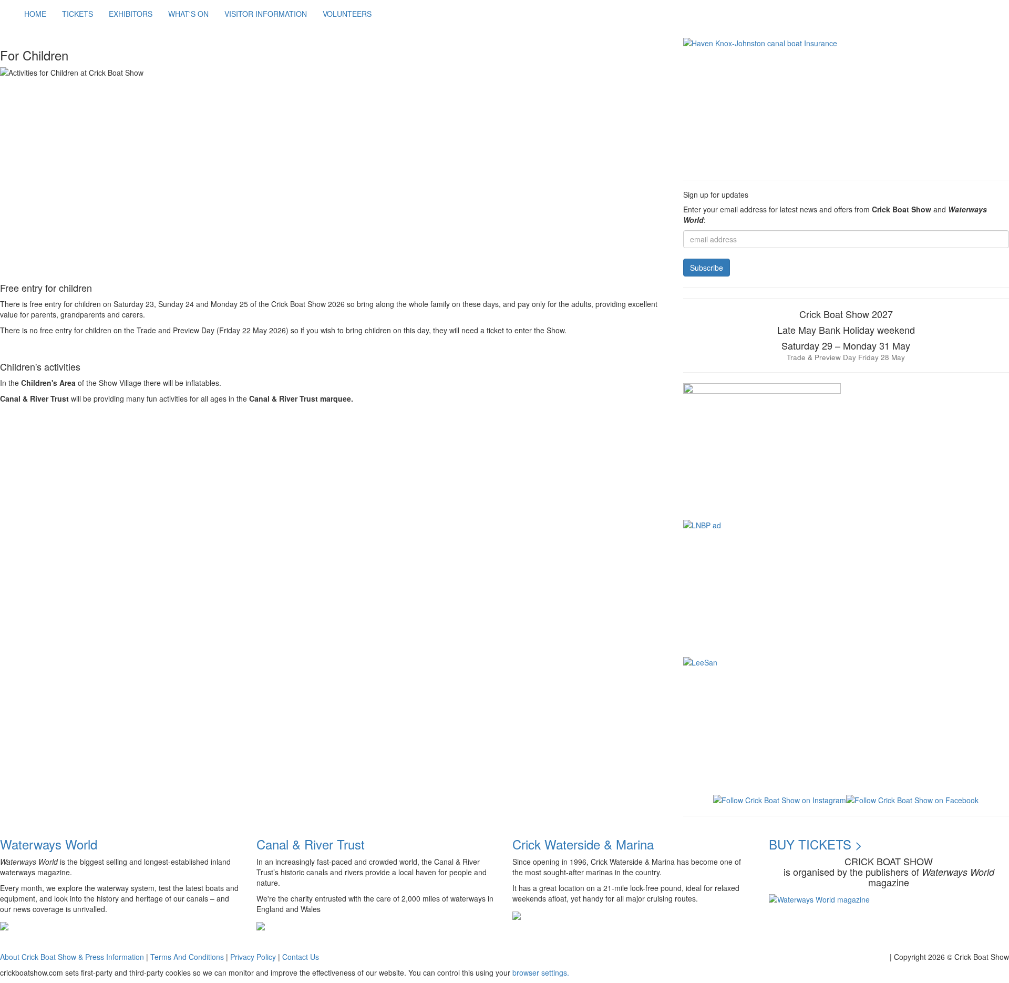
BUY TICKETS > (815, 844)
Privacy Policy (253, 956)
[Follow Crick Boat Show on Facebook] (912, 799)
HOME (35, 13)
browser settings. (540, 972)
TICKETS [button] (77, 13)
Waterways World (48, 844)
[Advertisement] (191, 443)
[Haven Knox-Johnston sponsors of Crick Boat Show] (846, 103)
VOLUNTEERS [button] (347, 13)
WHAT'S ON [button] (188, 13)
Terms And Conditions (187, 956)
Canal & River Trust (310, 844)
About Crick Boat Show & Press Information (72, 956)
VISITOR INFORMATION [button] (265, 13)
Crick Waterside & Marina (583, 844)
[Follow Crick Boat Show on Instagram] (779, 799)
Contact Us (300, 956)
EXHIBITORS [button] (130, 13)
